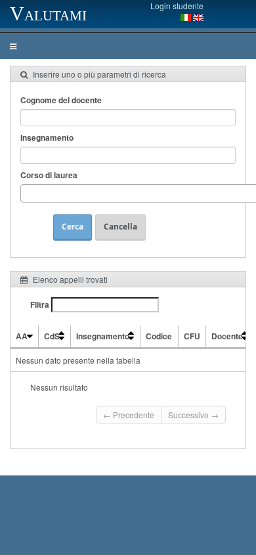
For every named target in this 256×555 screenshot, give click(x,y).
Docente (227, 336)
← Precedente (128, 414)
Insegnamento (47, 137)
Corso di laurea (48, 175)
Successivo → (193, 414)
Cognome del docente (61, 100)
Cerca (72, 226)
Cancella (120, 226)
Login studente (176, 5)
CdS (52, 336)
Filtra (40, 304)
